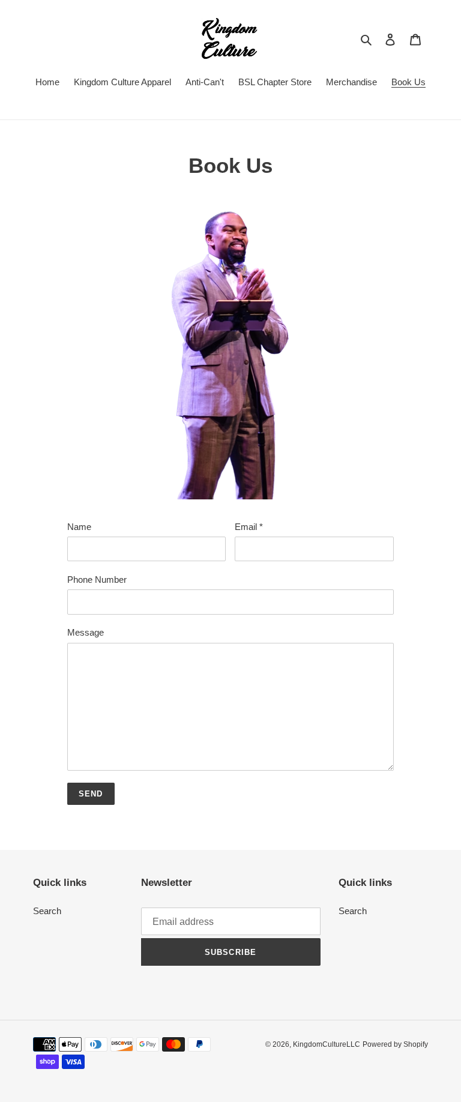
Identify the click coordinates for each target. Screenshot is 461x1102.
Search (47, 911)
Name (79, 527)
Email (249, 527)
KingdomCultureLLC (326, 1044)
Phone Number (97, 579)
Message (85, 632)
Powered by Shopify (395, 1044)
